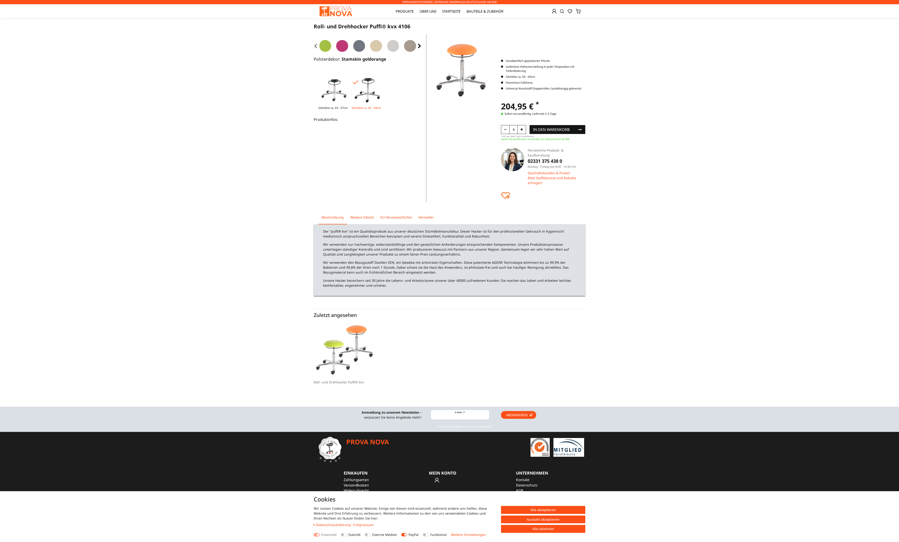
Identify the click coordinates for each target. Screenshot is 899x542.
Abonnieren (517, 415)
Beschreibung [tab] (333, 217)
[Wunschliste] (569, 11)
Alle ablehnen (543, 529)
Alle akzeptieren (543, 510)
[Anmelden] (554, 11)
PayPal (414, 534)
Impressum (364, 525)
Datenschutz (527, 485)
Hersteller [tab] (426, 217)
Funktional (438, 534)
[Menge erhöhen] (522, 129)
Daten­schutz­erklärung (334, 525)
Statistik (354, 534)
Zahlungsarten (356, 479)
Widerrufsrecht (356, 490)
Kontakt (523, 479)
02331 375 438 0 (545, 161)
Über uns (428, 11)
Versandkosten (356, 485)
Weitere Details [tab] (362, 217)
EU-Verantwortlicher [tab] (396, 217)
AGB (519, 490)
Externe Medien (384, 534)
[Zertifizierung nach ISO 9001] (540, 447)
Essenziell (329, 534)
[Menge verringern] (505, 129)
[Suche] (562, 11)
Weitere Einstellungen (468, 534)
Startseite (451, 11)
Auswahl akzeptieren (543, 519)
